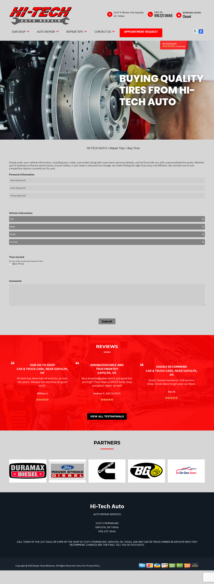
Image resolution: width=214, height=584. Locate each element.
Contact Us (102, 31)
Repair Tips (74, 31)
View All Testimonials (107, 416)
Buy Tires (134, 148)
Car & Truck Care (30, 369)
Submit (107, 321)
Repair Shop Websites (44, 565)
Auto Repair (46, 31)
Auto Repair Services (107, 514)
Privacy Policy (93, 565)
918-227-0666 (163, 15)
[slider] (168, 46)
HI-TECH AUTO (97, 148)
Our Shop (19, 31)
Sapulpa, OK (106, 373)
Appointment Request (141, 31)
